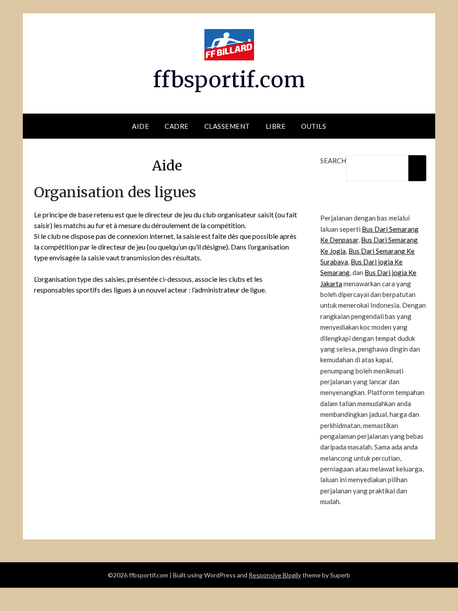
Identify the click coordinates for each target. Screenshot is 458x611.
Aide (140, 126)
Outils (313, 126)
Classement (227, 126)
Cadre (177, 126)
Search (333, 161)
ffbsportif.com (229, 79)
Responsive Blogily (275, 575)
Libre (276, 126)
